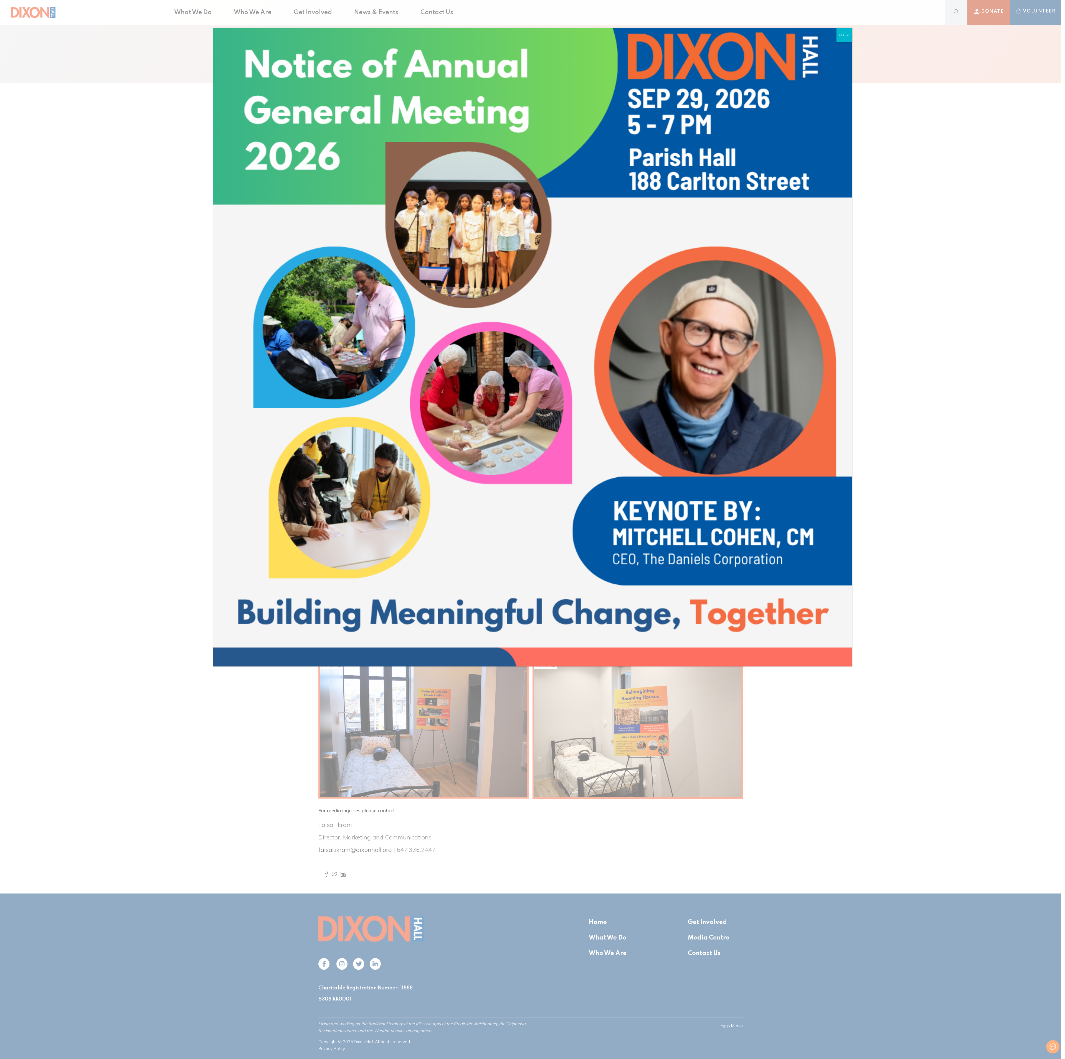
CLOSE (844, 35)
